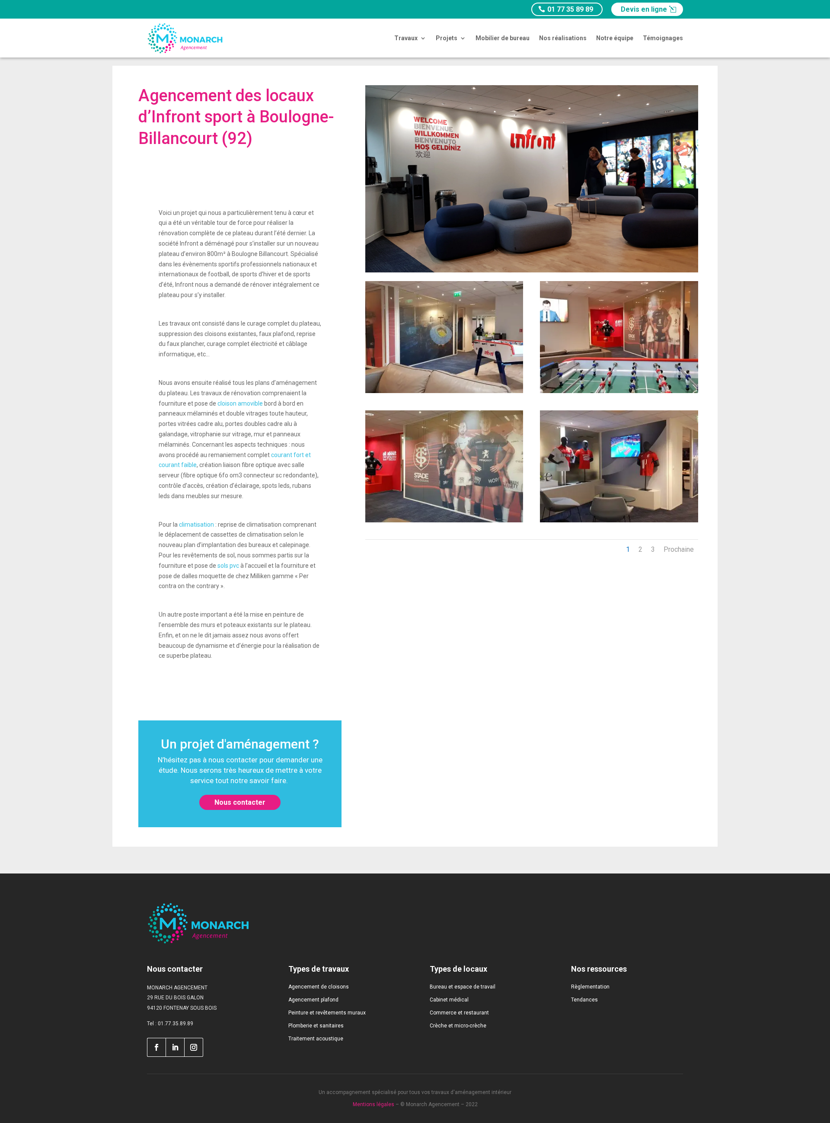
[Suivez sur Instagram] (194, 1047)
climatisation (197, 524)
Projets (446, 38)
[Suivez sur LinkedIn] (175, 1047)
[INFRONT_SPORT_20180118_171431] (444, 390)
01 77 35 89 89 (570, 9)
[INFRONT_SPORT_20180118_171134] (444, 520)
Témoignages (663, 38)
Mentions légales (373, 1104)
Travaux (406, 38)
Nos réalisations (563, 38)
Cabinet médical (449, 1000)
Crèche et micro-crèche (458, 1026)
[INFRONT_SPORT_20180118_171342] (619, 390)
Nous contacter (239, 802)
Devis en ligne (644, 9)
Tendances (584, 1000)
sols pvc (228, 565)
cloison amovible (240, 403)
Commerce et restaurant (459, 1013)
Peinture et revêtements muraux (327, 1013)
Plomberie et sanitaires (316, 1026)
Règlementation (590, 987)
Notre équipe (614, 38)
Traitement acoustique (315, 1039)
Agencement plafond (313, 1000)
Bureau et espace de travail (462, 987)
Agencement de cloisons (318, 987)
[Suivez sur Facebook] (156, 1047)
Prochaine (679, 549)
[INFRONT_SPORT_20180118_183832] (619, 520)
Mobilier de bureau (503, 38)
